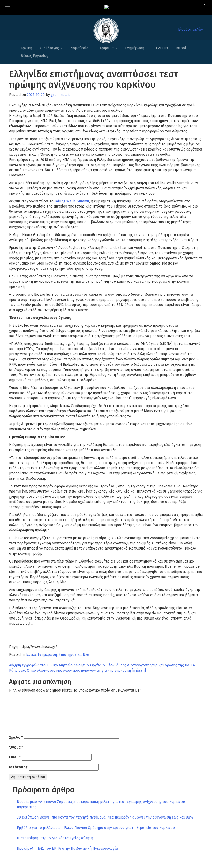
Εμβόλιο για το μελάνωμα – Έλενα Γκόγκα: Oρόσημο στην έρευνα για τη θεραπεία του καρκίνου (96, 827)
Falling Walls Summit (72, 201)
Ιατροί (181, 48)
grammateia (60, 94)
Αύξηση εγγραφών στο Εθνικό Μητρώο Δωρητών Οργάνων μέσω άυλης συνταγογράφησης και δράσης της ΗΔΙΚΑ (102, 665)
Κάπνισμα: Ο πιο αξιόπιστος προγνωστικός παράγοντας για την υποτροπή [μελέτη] (77, 670)
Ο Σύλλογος (50, 48)
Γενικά (31, 654)
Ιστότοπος (18, 767)
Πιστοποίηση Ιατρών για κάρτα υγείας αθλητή (55, 838)
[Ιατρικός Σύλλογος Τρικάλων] (106, 7)
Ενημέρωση (135, 48)
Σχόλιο (16, 737)
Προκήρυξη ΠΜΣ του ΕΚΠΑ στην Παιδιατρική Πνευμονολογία (67, 848)
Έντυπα (162, 48)
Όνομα (16, 747)
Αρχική (26, 48)
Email (15, 757)
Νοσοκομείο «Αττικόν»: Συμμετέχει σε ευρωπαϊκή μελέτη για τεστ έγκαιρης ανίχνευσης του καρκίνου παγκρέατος (101, 804)
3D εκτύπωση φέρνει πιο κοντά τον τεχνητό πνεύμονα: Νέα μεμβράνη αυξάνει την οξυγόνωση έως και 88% (105, 817)
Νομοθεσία (79, 48)
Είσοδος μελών (190, 29)
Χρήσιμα (107, 48)
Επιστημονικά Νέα (74, 654)
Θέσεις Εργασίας (34, 56)
